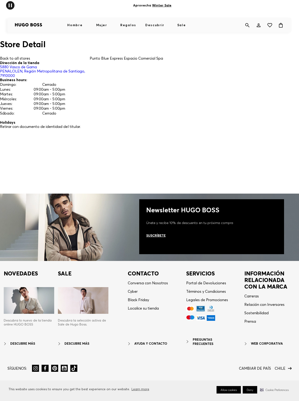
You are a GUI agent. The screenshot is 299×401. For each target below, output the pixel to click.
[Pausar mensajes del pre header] (10, 5)
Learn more (140, 389)
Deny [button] (250, 390)
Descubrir (154, 25)
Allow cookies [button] (229, 390)
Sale (181, 25)
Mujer (101, 25)
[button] (274, 390)
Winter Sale (161, 5)
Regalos (128, 25)
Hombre (74, 25)
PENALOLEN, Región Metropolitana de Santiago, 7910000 (42, 71)
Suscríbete (156, 235)
